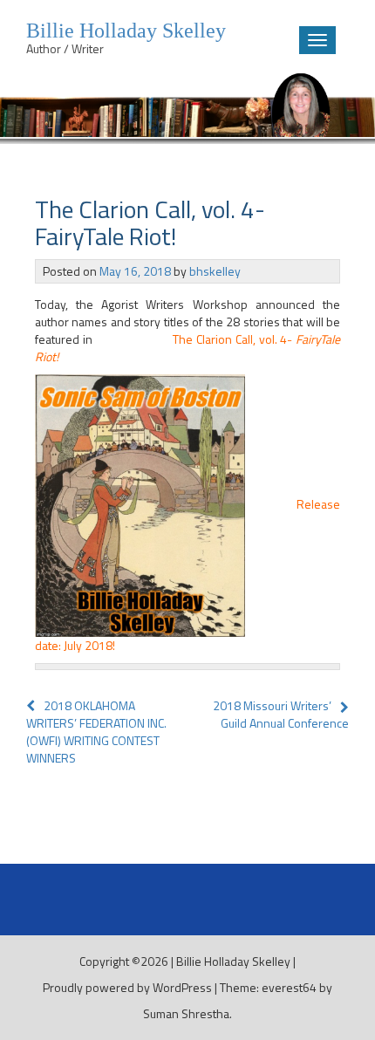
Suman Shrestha (186, 1013)
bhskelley (215, 271)
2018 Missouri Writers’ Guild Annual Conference (281, 714)
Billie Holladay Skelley (233, 961)
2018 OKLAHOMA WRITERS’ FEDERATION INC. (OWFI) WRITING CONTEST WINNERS (96, 731)
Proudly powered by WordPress (127, 987)
